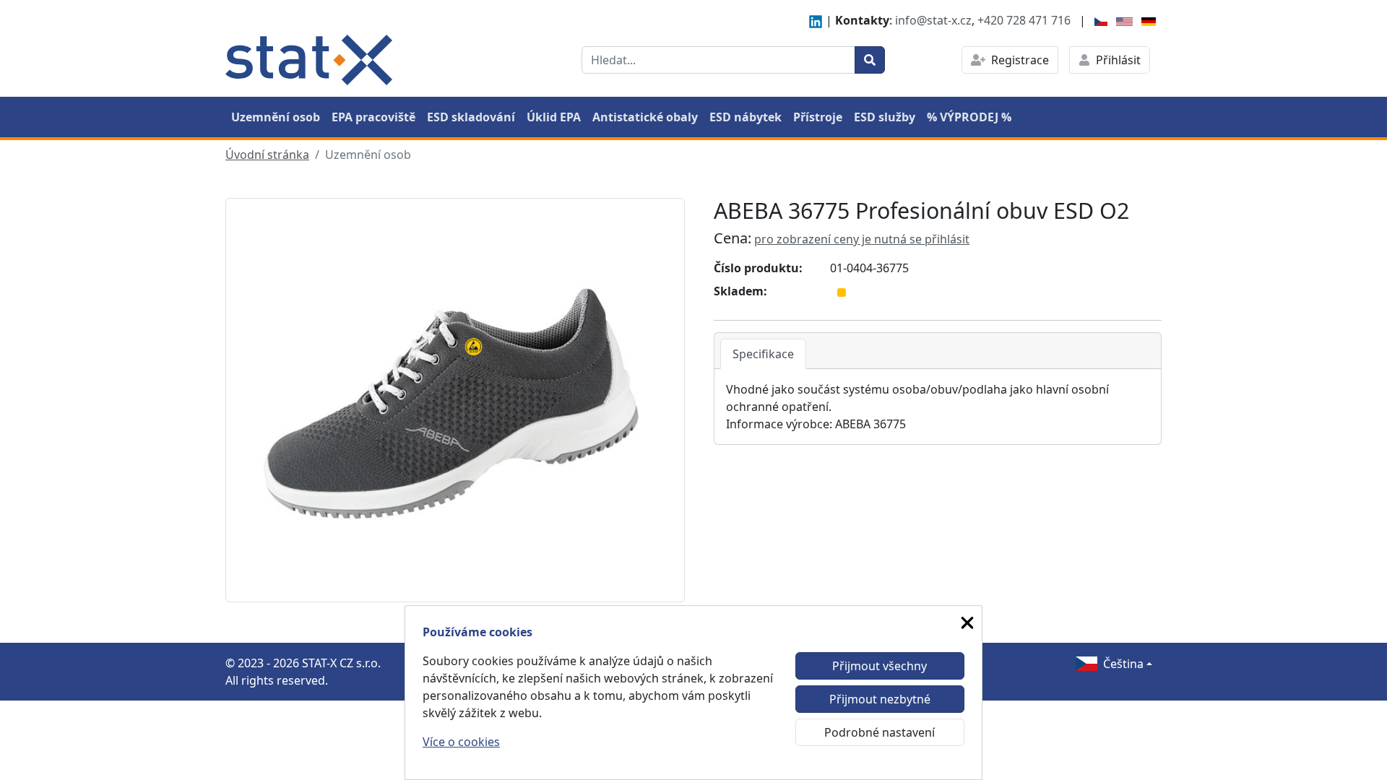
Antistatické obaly (645, 117)
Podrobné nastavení (879, 732)
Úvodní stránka (267, 154)
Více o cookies (461, 742)
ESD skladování (471, 117)
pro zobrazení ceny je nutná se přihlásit (861, 239)
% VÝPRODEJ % (969, 117)
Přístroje (817, 117)
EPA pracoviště (373, 117)
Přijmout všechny (879, 666)
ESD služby (884, 117)
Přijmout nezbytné (879, 699)
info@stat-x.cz (933, 20)
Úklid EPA (554, 117)
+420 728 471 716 (1024, 20)
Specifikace (763, 354)
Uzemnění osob (275, 117)
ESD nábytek (745, 117)
